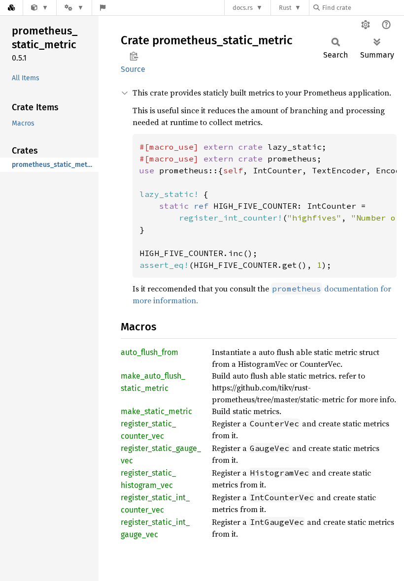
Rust (285, 7)
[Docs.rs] (11, 7)
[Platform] (74, 7)
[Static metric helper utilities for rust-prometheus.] (39, 7)
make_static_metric (156, 411)
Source (133, 69)
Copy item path (134, 56)
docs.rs (243, 7)
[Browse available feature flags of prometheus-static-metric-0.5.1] (102, 7)
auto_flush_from (149, 352)
